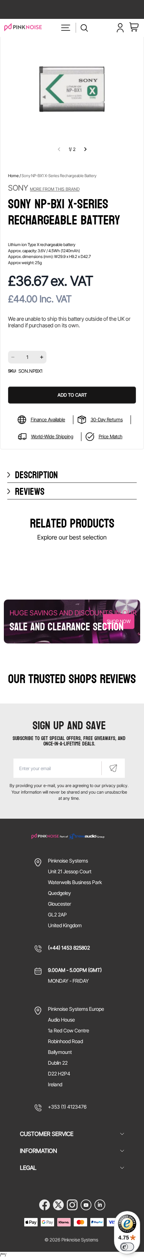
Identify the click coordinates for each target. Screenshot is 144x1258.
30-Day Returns (107, 419)
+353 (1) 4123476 (67, 1107)
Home (13, 175)
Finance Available (48, 419)
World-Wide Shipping (52, 436)
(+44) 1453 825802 (69, 948)
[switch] (127, 1247)
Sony (43, 188)
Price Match (110, 436)
